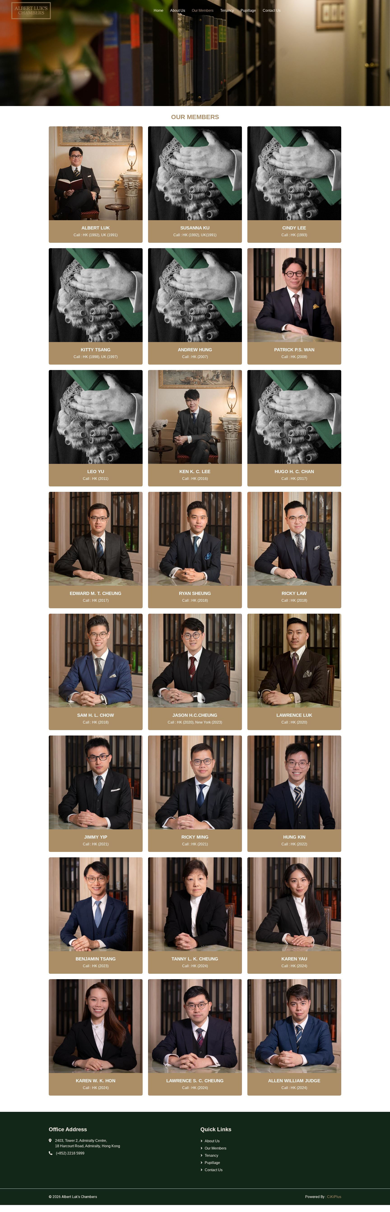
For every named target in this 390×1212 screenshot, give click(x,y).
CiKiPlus (334, 1197)
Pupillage (248, 10)
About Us (177, 10)
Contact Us (272, 10)
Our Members (203, 10)
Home (158, 10)
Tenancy (227, 10)
